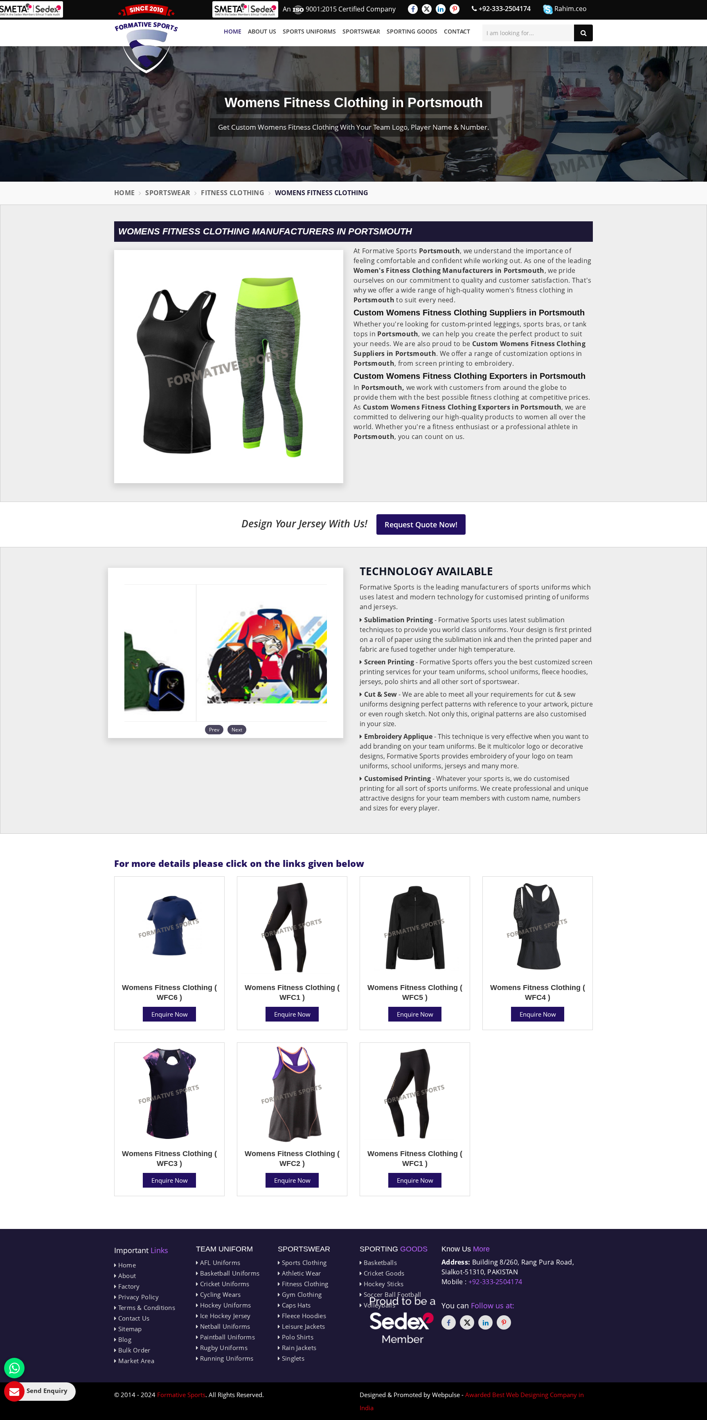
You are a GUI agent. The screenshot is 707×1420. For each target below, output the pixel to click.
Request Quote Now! (421, 524)
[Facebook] (413, 9)
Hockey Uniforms (224, 1305)
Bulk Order (133, 1350)
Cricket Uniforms (223, 1284)
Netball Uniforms (224, 1326)
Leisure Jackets (302, 1326)
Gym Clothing (301, 1294)
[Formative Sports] (146, 38)
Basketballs (379, 1262)
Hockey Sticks (382, 1284)
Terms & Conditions (145, 1307)
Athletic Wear (300, 1273)
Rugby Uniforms (223, 1347)
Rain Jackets (298, 1347)
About (126, 1275)
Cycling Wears (219, 1294)
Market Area (135, 1361)
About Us (262, 31)
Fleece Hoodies (303, 1316)
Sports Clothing (303, 1262)
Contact (457, 31)
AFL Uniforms (219, 1262)
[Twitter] (427, 9)
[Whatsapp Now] (14, 1368)
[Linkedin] (441, 9)
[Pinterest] (454, 9)
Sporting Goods (412, 31)
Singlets (292, 1358)
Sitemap (129, 1329)
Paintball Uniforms (226, 1337)
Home (232, 31)
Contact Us (132, 1318)
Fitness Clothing (232, 192)
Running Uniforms (225, 1358)
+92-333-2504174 (504, 8)
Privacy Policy (137, 1297)
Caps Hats (295, 1305)
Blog (123, 1339)
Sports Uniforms (309, 31)
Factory (128, 1286)
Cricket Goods (383, 1273)
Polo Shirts (296, 1337)
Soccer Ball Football (391, 1294)
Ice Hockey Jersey (224, 1316)
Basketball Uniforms (228, 1273)
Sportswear (361, 31)
